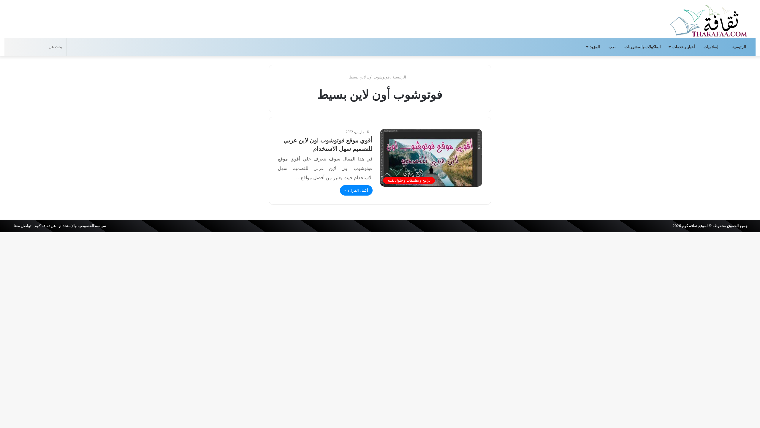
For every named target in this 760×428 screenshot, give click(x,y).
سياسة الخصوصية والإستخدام (82, 226)
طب (612, 47)
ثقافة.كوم (689, 226)
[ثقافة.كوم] (709, 19)
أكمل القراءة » (356, 190)
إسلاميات (711, 47)
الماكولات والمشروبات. (642, 47)
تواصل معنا (22, 226)
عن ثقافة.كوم (45, 226)
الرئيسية (739, 47)
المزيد (595, 47)
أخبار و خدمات (683, 47)
